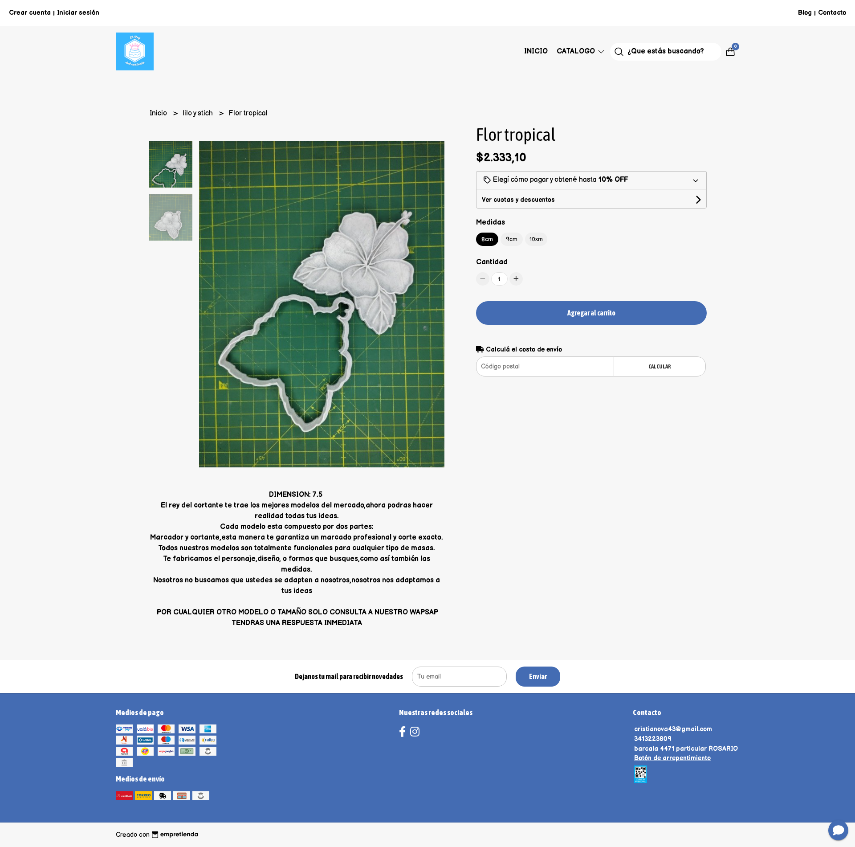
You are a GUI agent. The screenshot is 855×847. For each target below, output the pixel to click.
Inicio (536, 51)
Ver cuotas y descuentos (518, 200)
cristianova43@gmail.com (673, 729)
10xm (536, 239)
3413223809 (653, 739)
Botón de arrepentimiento (672, 758)
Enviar (538, 676)
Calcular (659, 366)
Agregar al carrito (591, 313)
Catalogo (577, 51)
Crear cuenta (30, 12)
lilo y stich (199, 113)
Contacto (832, 12)
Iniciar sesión (78, 12)
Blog (805, 12)
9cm (511, 239)
